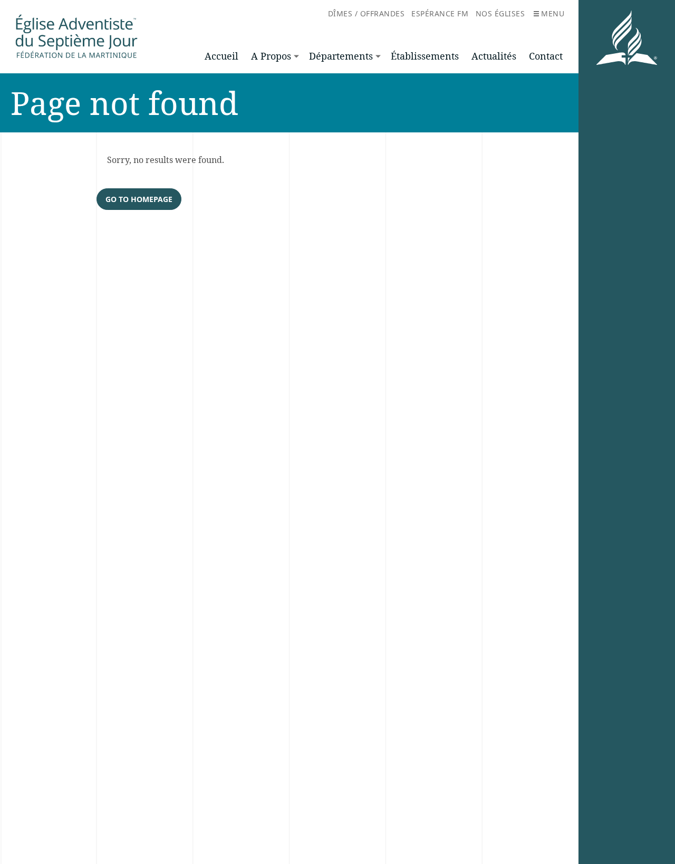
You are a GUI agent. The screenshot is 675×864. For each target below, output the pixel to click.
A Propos (271, 56)
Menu (552, 13)
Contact (546, 56)
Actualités (493, 56)
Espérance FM (439, 13)
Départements (341, 56)
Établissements (425, 56)
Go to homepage (138, 199)
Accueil (221, 56)
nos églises (500, 13)
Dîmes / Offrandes (366, 13)
